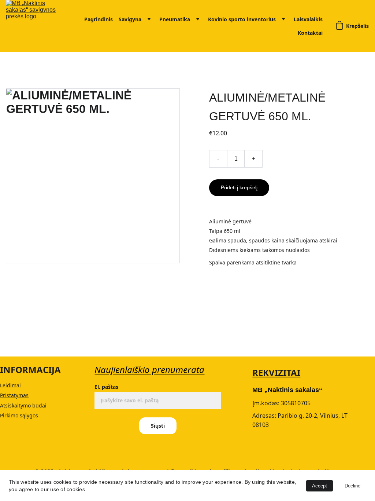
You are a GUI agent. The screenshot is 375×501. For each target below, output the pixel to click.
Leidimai (10, 385)
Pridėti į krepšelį (239, 187)
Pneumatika (174, 19)
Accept (319, 486)
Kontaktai (310, 32)
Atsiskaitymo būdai (23, 405)
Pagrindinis (98, 19)
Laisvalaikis (308, 19)
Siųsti (158, 425)
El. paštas (106, 386)
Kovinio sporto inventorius (242, 19)
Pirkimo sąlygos (19, 415)
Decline (352, 486)
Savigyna (130, 19)
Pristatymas (14, 395)
